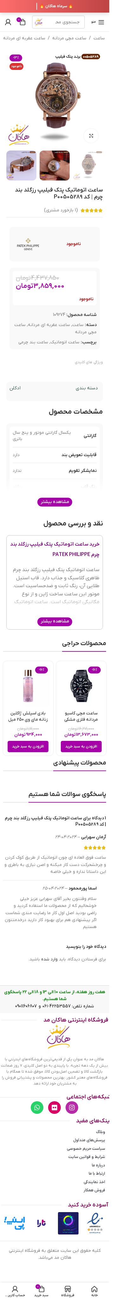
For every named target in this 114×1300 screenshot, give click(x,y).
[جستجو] (38, 22)
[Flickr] (54, 1107)
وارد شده (49, 959)
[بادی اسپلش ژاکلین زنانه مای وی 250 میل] (28, 686)
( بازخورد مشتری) (61, 210)
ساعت (99, 38)
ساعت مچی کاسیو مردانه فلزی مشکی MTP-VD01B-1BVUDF (81, 719)
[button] (81, 746)
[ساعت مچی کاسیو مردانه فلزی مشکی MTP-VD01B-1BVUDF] (81, 686)
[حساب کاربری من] (8, 22)
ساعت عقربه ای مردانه (24, 38)
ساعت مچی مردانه (69, 38)
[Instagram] (72, 1107)
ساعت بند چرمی (33, 342)
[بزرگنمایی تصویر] (91, 136)
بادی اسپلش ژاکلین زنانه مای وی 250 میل (28, 716)
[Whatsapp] (37, 1107)
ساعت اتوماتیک (64, 342)
